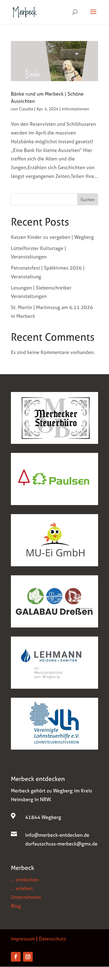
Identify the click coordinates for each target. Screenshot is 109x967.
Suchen (88, 199)
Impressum (23, 938)
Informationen (75, 109)
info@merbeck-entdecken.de (57, 835)
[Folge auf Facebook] (16, 957)
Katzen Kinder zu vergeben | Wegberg (52, 237)
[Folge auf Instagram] (28, 957)
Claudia (26, 109)
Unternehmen (26, 897)
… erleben (22, 888)
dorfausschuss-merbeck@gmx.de (61, 843)
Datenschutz (52, 938)
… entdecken (25, 879)
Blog (16, 905)
